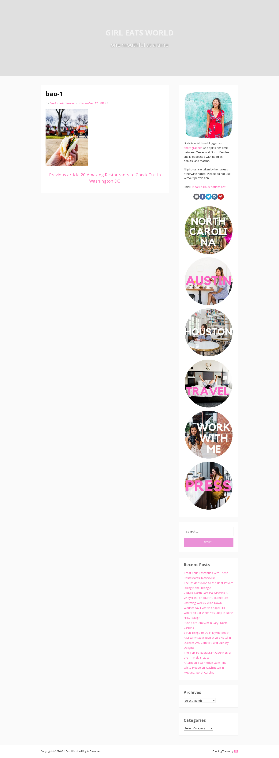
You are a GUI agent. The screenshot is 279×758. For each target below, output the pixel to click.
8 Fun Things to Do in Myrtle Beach (206, 632)
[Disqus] (105, 252)
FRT (236, 751)
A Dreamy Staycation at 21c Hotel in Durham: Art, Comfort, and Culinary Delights (207, 642)
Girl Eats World (140, 32)
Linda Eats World (62, 103)
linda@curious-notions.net (208, 187)
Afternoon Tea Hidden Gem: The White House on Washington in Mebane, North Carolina (205, 667)
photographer (193, 148)
